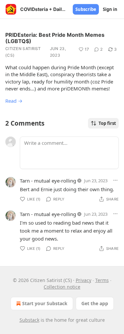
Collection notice (62, 287)
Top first (107, 123)
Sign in (110, 9)
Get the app (94, 303)
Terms (102, 280)
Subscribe (85, 9)
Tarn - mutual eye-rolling (48, 180)
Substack (29, 320)
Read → (13, 100)
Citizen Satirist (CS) (23, 52)
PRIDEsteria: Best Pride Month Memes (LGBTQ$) (54, 37)
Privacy (83, 280)
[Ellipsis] (115, 180)
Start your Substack (44, 303)
